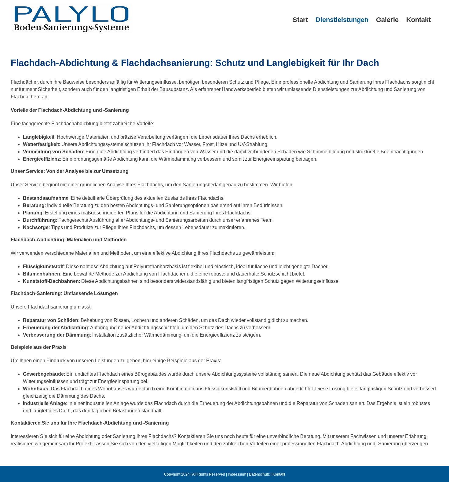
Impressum (237, 474)
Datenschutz (259, 474)
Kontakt (278, 474)
